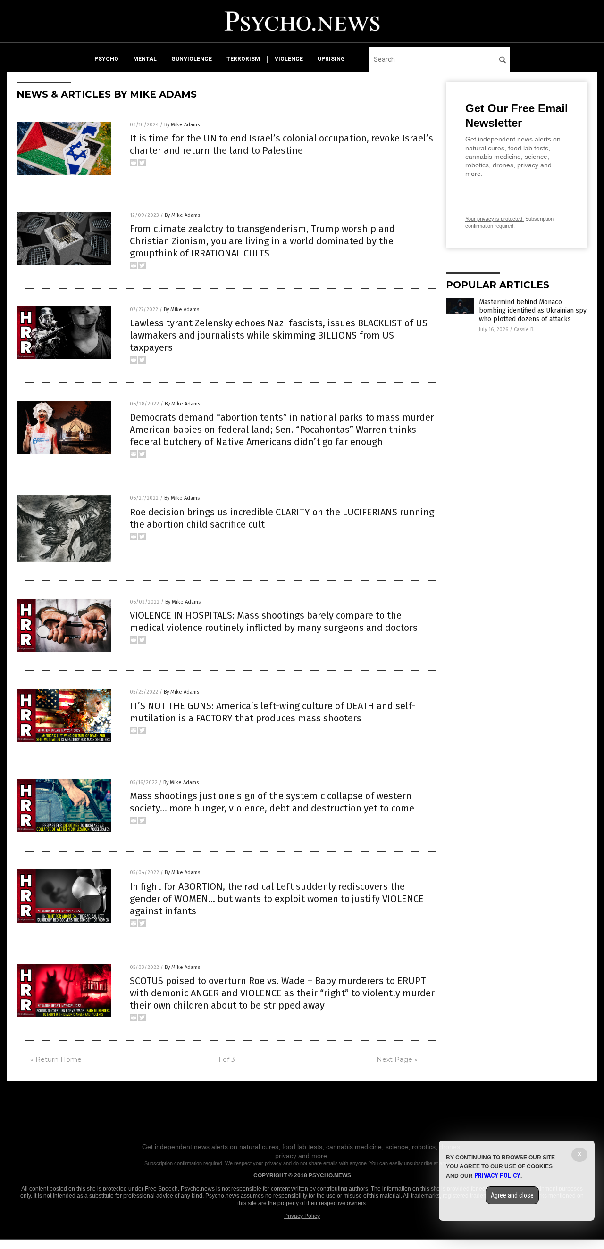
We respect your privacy (253, 1163)
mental (145, 59)
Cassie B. (524, 329)
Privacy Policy (302, 1216)
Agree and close (512, 1195)
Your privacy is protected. (494, 219)
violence (289, 59)
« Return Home (56, 1059)
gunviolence (191, 59)
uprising (331, 59)
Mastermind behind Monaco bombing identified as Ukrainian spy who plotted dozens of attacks (533, 310)
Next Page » (397, 1059)
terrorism (243, 59)
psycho (106, 59)
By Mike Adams (182, 125)
